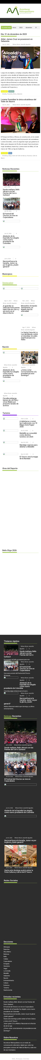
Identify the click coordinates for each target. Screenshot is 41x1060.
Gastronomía (8, 990)
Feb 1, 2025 (25, 301)
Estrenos (6, 985)
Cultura (6, 983)
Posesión (9, 94)
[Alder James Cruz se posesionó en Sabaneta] (20, 58)
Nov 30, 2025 (24, 442)
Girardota (7, 966)
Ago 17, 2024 (26, 327)
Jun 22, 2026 (7, 233)
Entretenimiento (9, 980)
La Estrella (7, 971)
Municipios (7, 274)
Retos (14, 94)
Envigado (6, 964)
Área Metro (4, 91)
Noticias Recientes (10, 169)
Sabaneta (11, 91)
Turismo (6, 413)
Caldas (6, 959)
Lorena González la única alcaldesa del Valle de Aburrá (18, 100)
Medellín (6, 973)
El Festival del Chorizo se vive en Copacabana (18, 1007)
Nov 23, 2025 (24, 454)
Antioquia (7, 947)
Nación (5, 347)
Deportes (7, 949)
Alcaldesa (5, 155)
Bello (10, 153)
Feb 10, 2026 (24, 418)
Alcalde (4, 94)
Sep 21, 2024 (7, 301)
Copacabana (8, 961)
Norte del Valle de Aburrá (19, 155)
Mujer (10, 155)
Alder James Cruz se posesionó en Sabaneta (17, 40)
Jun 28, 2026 (7, 211)
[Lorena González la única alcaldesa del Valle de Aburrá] (20, 120)
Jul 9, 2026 (7, 187)
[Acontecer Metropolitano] (2, 20)
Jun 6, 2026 (9, 867)
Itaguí (5, 968)
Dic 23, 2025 (24, 430)
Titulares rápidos (11, 641)
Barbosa (6, 954)
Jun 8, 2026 (7, 258)
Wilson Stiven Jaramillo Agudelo (21, 44)
